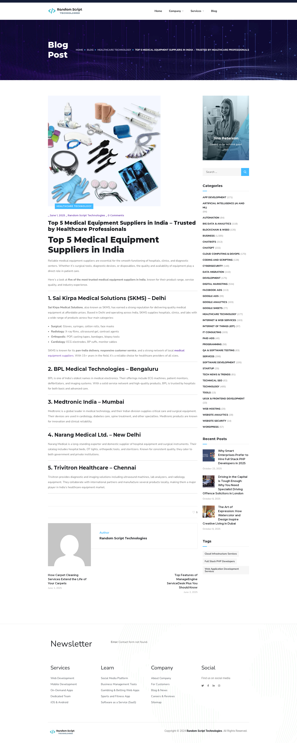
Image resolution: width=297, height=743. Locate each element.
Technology (211, 386)
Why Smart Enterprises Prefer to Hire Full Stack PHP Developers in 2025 (233, 457)
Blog (214, 11)
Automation (211, 217)
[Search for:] (226, 172)
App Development (214, 197)
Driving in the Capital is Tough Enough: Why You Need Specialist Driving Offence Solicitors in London (225, 485)
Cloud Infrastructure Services (221, 553)
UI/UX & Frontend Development (224, 398)
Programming (212, 344)
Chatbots (209, 241)
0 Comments (116, 215)
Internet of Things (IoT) (219, 326)
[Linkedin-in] (213, 685)
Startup (208, 368)
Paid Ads (208, 338)
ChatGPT (208, 248)
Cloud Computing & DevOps (221, 254)
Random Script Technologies (86, 215)
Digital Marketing (215, 284)
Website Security (214, 421)
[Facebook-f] (208, 685)
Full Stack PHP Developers (220, 561)
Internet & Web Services (219, 320)
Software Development (219, 362)
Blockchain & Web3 (216, 229)
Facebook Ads (212, 290)
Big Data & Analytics (217, 223)
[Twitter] (202, 685)
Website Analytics (215, 414)
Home (158, 11)
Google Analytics (215, 302)
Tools (207, 392)
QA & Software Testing (218, 350)
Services (196, 11)
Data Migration (213, 272)
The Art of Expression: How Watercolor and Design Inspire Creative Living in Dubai (222, 515)
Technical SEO (212, 380)
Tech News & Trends (216, 374)
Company (175, 11)
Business (209, 235)
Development (212, 278)
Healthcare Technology (114, 50)
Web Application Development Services (222, 570)
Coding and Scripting (218, 260)
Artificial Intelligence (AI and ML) (223, 205)
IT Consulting (212, 332)
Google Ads (211, 296)
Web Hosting (211, 408)
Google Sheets (213, 308)
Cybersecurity (213, 266)
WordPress (211, 427)
